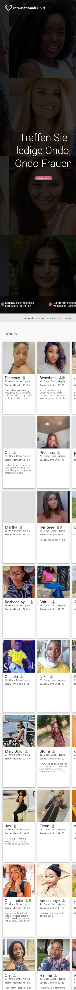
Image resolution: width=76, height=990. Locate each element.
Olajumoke (14, 900)
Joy (8, 826)
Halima (45, 975)
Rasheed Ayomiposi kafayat (16, 602)
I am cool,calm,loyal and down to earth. (51, 914)
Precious (12, 378)
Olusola (11, 676)
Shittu (44, 602)
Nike (43, 676)
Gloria (44, 751)
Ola (8, 452)
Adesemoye (49, 900)
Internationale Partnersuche (40, 318)
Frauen (67, 318)
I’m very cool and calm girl (52, 540)
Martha (11, 527)
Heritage (46, 527)
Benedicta (48, 378)
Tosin (44, 826)
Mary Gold (14, 751)
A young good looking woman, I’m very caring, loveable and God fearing (17, 841)
